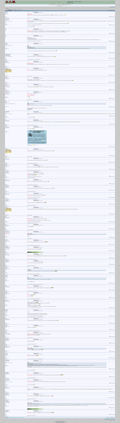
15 (17, 417)
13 (15, 417)
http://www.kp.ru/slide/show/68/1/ (54, 121)
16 (18, 417)
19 (20, 417)
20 (21, 417)
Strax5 (15, 9)
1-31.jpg (35, 145)
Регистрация (71, 2)
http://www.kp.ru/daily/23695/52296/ (35, 121)
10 (13, 417)
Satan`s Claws (18, 9)
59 (23, 417)
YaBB (56, 422)
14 (16, 417)
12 (14, 417)
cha (16, 9)
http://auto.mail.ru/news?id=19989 (31, 23)
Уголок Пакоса (9, 9)
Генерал (8, 8)
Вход (68, 2)
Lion (21, 9)
